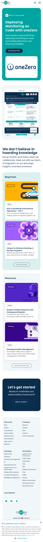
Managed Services (10, 465)
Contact (25, 433)
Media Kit (7, 444)
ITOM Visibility (26, 458)
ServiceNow (26, 451)
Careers (24, 428)
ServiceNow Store (27, 486)
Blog (5, 425)
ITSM (23, 472)
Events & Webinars (28, 436)
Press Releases (8, 439)
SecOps (24, 478)
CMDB (24, 475)
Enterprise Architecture (29, 469)
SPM (23, 467)
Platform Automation (29, 480)
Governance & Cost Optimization (10, 468)
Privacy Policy (31, 535)
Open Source (8, 441)
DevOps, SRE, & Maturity (11, 472)
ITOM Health (26, 461)
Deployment (8, 454)
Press (24, 430)
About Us (25, 425)
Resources (8, 422)
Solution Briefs (8, 433)
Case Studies (8, 430)
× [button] (40, 522)
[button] (21, 538)
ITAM (23, 464)
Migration (7, 457)
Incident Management (11, 475)
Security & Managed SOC (12, 459)
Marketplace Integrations (12, 478)
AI (4, 462)
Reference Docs (9, 436)
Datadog (7, 451)
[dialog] (21, 531)
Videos (6, 428)
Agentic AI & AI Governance (26, 455)
